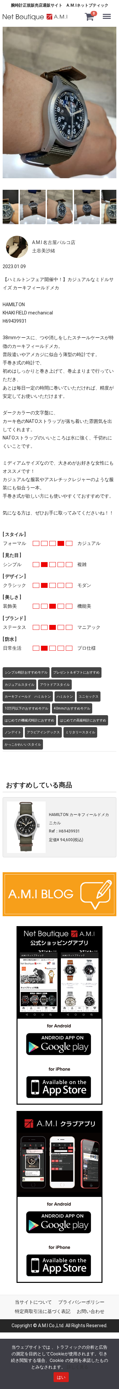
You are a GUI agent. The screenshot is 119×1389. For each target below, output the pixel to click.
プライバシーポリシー (81, 1302)
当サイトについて (33, 1302)
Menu (108, 12)
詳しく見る (77, 1366)
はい (61, 1377)
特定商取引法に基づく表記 (42, 1311)
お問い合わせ (90, 1311)
